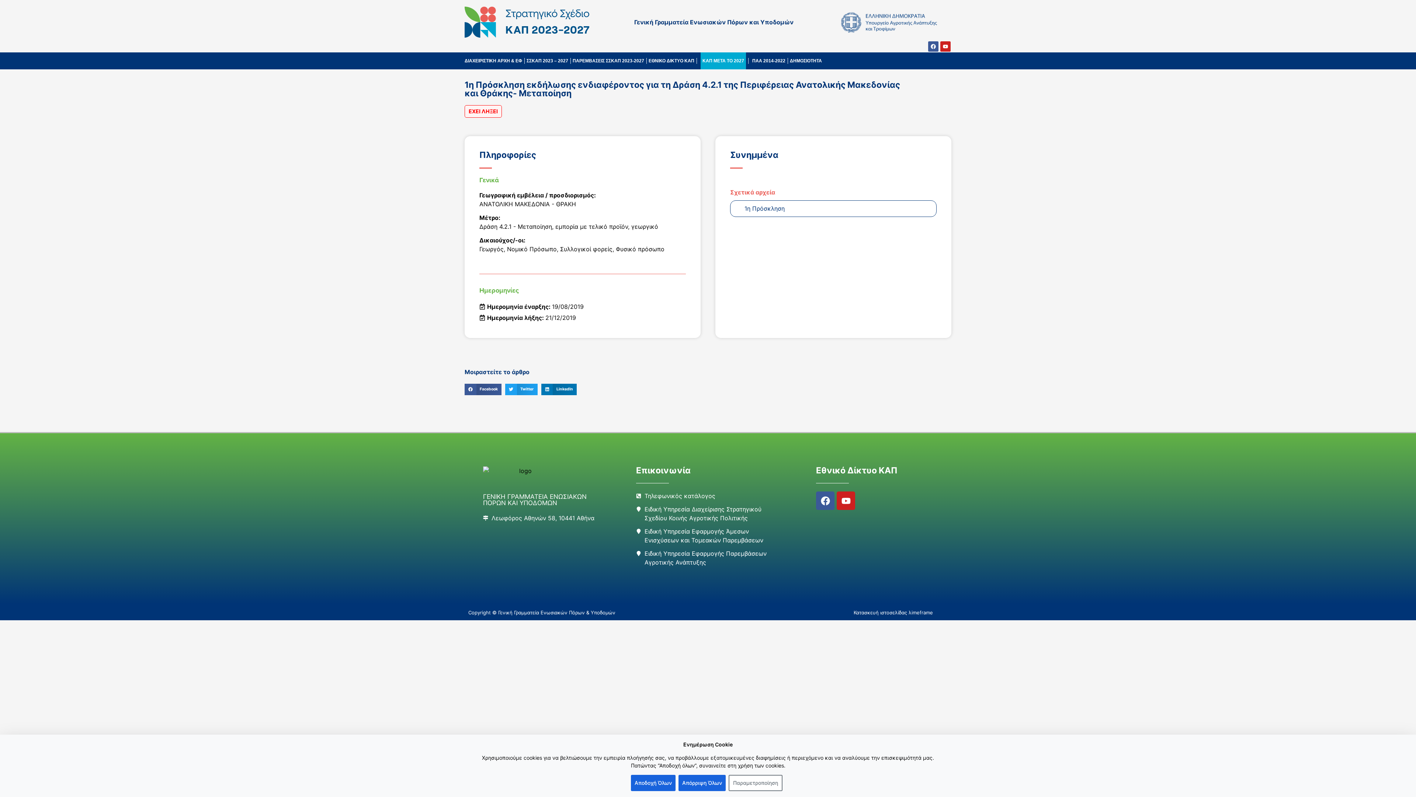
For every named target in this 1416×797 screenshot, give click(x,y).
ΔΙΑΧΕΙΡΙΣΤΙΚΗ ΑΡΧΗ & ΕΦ (493, 60)
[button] (483, 390)
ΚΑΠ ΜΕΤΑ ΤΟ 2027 (723, 60)
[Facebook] (933, 46)
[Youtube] (945, 46)
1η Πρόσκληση (765, 208)
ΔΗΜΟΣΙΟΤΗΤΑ (806, 60)
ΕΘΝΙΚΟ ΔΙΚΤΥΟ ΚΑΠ (671, 60)
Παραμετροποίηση (755, 783)
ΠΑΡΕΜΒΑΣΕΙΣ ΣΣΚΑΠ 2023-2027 (608, 60)
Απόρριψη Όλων (702, 783)
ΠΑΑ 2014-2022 (768, 60)
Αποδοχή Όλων (653, 783)
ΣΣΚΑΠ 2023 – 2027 (547, 60)
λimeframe (921, 612)
